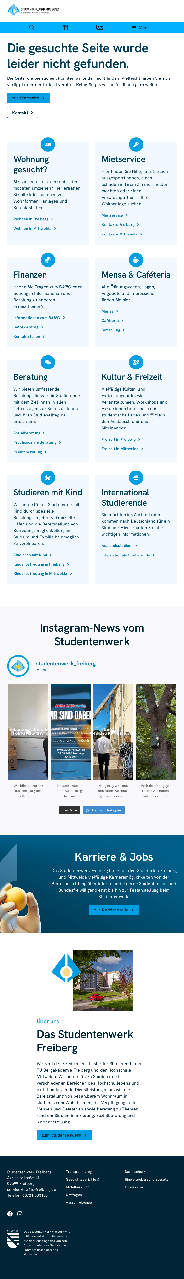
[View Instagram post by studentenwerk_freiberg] (44, 775)
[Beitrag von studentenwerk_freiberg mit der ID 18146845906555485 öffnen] (28, 732)
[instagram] (19, 1214)
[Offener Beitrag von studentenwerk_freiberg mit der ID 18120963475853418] (113, 732)
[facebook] (10, 1214)
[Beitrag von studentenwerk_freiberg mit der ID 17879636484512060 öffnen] (156, 732)
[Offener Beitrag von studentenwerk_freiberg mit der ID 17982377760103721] (71, 732)
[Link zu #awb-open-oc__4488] (31, 27)
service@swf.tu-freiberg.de (31, 1189)
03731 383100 (35, 1195)
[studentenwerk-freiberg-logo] (33, 5)
